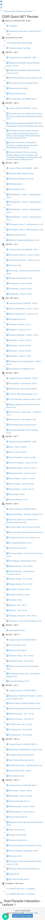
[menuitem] (1, 5)
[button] (1, 2)
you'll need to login (31, 913)
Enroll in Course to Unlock (22, 916)
